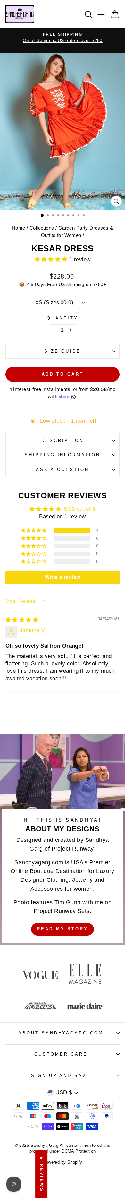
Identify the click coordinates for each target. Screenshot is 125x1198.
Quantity (62, 318)
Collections (41, 228)
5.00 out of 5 (80, 509)
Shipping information (63, 454)
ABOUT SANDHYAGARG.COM (61, 1033)
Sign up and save (61, 1075)
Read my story (62, 929)
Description (62, 440)
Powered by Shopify (62, 1162)
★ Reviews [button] (41, 1174)
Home (18, 228)
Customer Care (61, 1054)
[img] (21, 620)
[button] (52, 259)
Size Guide (62, 351)
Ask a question (62, 469)
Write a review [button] (62, 577)
